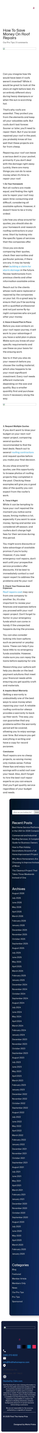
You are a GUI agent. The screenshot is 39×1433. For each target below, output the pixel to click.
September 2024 (20, 998)
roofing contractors (23, 452)
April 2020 (17, 1240)
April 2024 (17, 1021)
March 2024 (17, 1025)
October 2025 (18, 939)
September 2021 (20, 1162)
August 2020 (18, 1222)
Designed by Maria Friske (25, 1424)
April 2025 (17, 966)
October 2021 (18, 1158)
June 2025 (17, 957)
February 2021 (18, 1194)
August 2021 (18, 1167)
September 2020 (20, 1217)
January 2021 (18, 1199)
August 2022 (18, 1112)
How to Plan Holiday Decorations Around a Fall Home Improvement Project (25, 851)
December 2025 (19, 929)
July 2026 (16, 898)
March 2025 (17, 970)
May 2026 (16, 907)
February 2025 (19, 975)
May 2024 (16, 1016)
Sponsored (17, 1301)
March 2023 (17, 1080)
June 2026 (17, 902)
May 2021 (16, 1180)
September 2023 (20, 1053)
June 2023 (17, 1066)
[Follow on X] (24, 1346)
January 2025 (18, 980)
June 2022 (17, 1121)
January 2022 (18, 1144)
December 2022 (19, 1094)
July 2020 (16, 1226)
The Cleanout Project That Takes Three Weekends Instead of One (24, 874)
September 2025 (20, 943)
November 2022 (19, 1098)
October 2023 (18, 1048)
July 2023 (16, 1062)
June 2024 (17, 1012)
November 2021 (19, 1153)
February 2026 (19, 920)
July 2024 (16, 1007)
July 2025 (16, 952)
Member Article (19, 1278)
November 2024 (19, 989)
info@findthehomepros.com (16, 1362)
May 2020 (16, 1235)
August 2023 (18, 1057)
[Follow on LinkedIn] (29, 1346)
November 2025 (19, 934)
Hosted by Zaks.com (12, 1381)
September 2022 (20, 1107)
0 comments (22, 42)
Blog (14, 1269)
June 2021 (16, 1176)
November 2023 (19, 1044)
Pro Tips (16, 1296)
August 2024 (18, 1002)
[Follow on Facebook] (19, 1346)
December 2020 (19, 1203)
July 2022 (16, 1116)
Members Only (19, 1283)
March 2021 (17, 1190)
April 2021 (16, 1185)
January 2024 (18, 1034)
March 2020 (17, 1244)
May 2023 (16, 1071)
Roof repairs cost (12, 592)
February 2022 (19, 1139)
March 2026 (17, 916)
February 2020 (19, 1249)
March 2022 (17, 1135)
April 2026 (17, 911)
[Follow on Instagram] (34, 1346)
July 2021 (16, 1171)
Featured (16, 1274)
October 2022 (18, 1103)
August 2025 (18, 948)
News (14, 1287)
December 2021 (19, 1148)
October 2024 (18, 993)
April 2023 (17, 1076)
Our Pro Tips (9, 42)
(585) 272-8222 (10, 1355)
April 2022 (17, 1130)
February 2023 (19, 1085)
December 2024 (19, 984)
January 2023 (18, 1089)
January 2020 (18, 1253)
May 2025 (16, 961)
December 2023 (19, 1039)
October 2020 (18, 1212)
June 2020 (17, 1231)
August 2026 (18, 893)
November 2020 (19, 1208)
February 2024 (19, 1030)
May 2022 (16, 1126)
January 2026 (18, 925)
